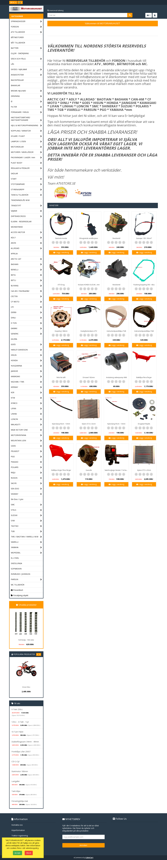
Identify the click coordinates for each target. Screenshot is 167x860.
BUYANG (14, 285)
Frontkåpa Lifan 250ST (21, 751)
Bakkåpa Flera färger (144, 377)
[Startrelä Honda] (61, 224)
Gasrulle (89, 470)
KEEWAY (14, 387)
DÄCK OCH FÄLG (18, 58)
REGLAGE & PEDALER (20, 168)
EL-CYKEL (15, 558)
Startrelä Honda (61, 238)
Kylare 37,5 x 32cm (89, 424)
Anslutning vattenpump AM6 (116, 377)
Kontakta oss (17, 825)
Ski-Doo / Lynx (17, 499)
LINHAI (14, 414)
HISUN (13, 355)
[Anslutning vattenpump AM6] (116, 363)
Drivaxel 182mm (89, 377)
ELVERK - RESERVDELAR (21, 221)
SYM (13, 520)
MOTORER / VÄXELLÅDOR (22, 152)
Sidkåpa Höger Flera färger (61, 470)
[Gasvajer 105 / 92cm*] (144, 224)
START (14, 179)
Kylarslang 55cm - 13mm (116, 424)
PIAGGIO (14, 462)
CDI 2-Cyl (15, 761)
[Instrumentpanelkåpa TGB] (116, 317)
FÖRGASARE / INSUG (20, 112)
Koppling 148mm (61, 331)
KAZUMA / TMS (17, 381)
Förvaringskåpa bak (19, 801)
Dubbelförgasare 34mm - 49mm (25, 741)
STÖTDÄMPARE (18, 184)
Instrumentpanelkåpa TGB (116, 331)
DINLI (13, 317)
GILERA (14, 339)
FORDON (15, 26)
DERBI (13, 312)
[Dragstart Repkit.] (144, 409)
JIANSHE (14, 371)
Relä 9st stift (61, 377)
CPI (12, 307)
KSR (12, 392)
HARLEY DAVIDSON (19, 349)
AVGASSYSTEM (17, 74)
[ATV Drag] (61, 270)
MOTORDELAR (17, 147)
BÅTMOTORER (17, 37)
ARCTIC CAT (16, 259)
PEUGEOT (15, 451)
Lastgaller (15, 781)
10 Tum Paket (17, 732)
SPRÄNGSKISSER (18, 21)
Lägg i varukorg (62, 252)
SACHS (14, 483)
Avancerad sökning (56, 10)
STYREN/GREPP (17, 189)
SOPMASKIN (16, 568)
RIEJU (13, 472)
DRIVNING (15, 96)
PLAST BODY (16, 163)
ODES (13, 446)
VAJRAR (14, 211)
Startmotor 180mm (19, 771)
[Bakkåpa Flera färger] (144, 363)
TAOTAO (14, 526)
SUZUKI (14, 515)
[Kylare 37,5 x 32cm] (89, 409)
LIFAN (13, 408)
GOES (13, 344)
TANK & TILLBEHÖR (19, 195)
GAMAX (14, 328)
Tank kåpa (15, 791)
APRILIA (14, 253)
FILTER (14, 107)
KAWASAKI (15, 376)
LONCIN (14, 419)
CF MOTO (15, 301)
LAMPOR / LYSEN (18, 141)
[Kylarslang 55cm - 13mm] (116, 409)
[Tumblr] (156, 2)
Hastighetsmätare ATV (88, 331)
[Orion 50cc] (18, 673)
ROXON (14, 478)
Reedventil (116, 238)
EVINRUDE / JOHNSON (20, 574)
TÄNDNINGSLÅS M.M (20, 200)
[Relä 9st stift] (61, 363)
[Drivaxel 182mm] (89, 363)
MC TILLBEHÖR (17, 584)
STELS (13, 510)
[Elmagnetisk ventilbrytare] (89, 224)
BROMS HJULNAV (18, 90)
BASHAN (14, 264)
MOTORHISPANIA (18, 435)
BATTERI (14, 48)
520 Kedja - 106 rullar (26, 640)
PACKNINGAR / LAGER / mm (23, 157)
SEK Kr (12, 2)
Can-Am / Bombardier (20, 291)
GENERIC (15, 333)
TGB (13, 531)
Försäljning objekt (20, 595)
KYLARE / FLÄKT (18, 136)
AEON (13, 243)
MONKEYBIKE (17, 227)
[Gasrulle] (89, 456)
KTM (13, 398)
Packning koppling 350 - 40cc (144, 285)
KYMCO (14, 403)
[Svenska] (20, 2)
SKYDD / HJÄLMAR (19, 69)
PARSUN (14, 579)
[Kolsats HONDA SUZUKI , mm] (89, 270)
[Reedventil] (116, 224)
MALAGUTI (15, 424)
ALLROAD (15, 248)
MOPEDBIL (15, 552)
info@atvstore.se (92, 77)
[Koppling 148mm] (61, 317)
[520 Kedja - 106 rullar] (26, 623)
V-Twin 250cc (17, 709)
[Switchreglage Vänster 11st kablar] (116, 456)
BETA (13, 275)
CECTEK (14, 296)
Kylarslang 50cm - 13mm (61, 424)
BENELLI (14, 269)
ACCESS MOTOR (18, 232)
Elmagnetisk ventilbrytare (88, 238)
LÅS (12, 64)
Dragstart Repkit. (144, 424)
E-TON (14, 323)
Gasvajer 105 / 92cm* (144, 238)
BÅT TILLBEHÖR (18, 42)
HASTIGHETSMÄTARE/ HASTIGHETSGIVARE (20, 118)
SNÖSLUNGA (16, 563)
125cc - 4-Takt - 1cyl (20, 722)
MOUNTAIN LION (18, 440)
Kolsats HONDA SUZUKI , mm (89, 285)
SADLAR (14, 173)
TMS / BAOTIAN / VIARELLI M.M (24, 536)
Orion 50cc (18, 687)
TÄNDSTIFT (16, 205)
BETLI (13, 280)
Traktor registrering (19, 835)
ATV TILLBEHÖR (18, 32)
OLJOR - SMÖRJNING (20, 53)
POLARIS (14, 467)
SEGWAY (14, 494)
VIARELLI (14, 542)
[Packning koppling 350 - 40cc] (144, 270)
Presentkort (18, 590)
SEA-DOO (15, 488)
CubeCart (89, 857)
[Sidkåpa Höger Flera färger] (61, 456)
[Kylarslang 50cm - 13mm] (61, 409)
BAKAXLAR (15, 85)
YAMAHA (14, 547)
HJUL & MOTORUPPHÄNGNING (24, 125)
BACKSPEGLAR (17, 80)
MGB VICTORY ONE (19, 430)
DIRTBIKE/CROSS (18, 216)
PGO (13, 456)
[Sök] (129, 15)
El (11, 101)
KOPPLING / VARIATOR (21, 130)
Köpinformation (18, 830)
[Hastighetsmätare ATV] (89, 317)
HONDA (14, 360)
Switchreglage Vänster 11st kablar (117, 470)
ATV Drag (61, 285)
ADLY (13, 237)
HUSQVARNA (16, 365)
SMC (13, 504)
